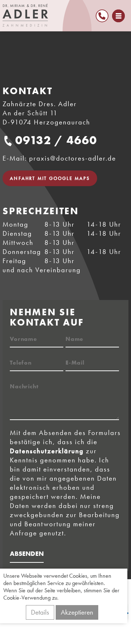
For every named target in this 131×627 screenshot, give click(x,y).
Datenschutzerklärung (47, 450)
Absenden (27, 553)
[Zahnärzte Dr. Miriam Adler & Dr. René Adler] (60, 15)
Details (40, 612)
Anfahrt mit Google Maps (50, 178)
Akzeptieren (77, 612)
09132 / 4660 (56, 140)
